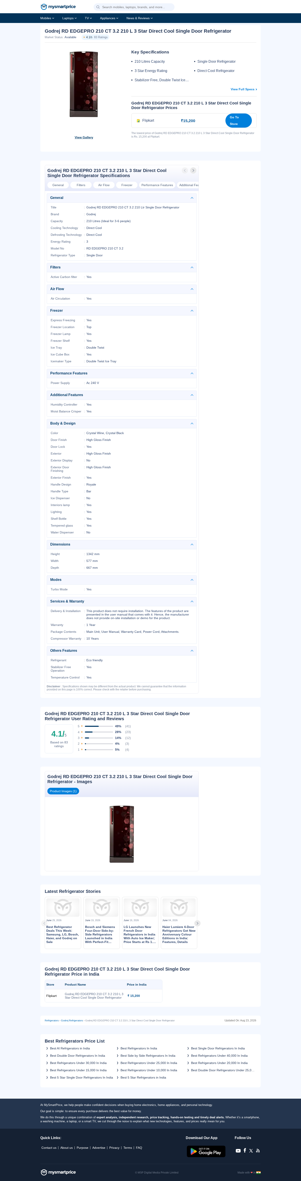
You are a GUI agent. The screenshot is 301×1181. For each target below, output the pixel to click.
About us (66, 1147)
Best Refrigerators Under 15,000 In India (78, 1070)
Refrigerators (52, 1020)
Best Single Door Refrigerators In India (218, 1048)
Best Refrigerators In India (139, 1048)
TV (87, 18)
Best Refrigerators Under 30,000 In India (78, 1063)
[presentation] (185, 170)
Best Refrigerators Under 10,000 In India (149, 1070)
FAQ (139, 1147)
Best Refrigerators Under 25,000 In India (149, 1063)
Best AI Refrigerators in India (70, 1048)
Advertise (98, 1147)
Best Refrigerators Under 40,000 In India (219, 1055)
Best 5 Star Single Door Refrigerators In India (81, 1077)
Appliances (107, 18)
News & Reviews (138, 18)
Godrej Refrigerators (72, 1020)
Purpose (82, 1147)
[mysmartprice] (58, 7)
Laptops (68, 18)
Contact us (48, 1147)
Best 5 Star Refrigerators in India (143, 1077)
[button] (98, 7)
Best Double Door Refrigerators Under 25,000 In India (223, 1070)
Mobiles (45, 18)
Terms (127, 1147)
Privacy (114, 1147)
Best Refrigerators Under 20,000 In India (219, 1063)
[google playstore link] (206, 1156)
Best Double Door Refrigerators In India (77, 1055)
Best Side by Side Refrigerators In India (148, 1055)
